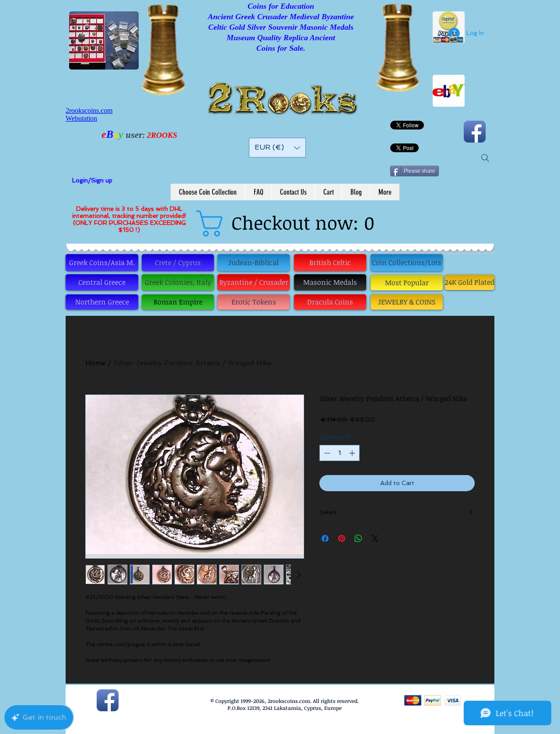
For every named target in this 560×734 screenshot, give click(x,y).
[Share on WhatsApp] (358, 538)
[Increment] (352, 453)
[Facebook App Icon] (475, 132)
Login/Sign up (92, 180)
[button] (277, 147)
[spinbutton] (339, 453)
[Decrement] (326, 453)
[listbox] (277, 147)
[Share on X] (375, 538)
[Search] (485, 158)
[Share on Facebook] (325, 538)
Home (95, 363)
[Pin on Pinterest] (341, 538)
